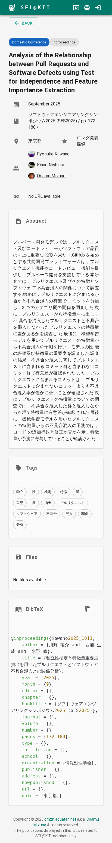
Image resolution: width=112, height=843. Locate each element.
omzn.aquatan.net (60, 819)
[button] (20, 492)
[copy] (87, 609)
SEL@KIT (36, 7)
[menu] (11, 7)
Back (27, 23)
